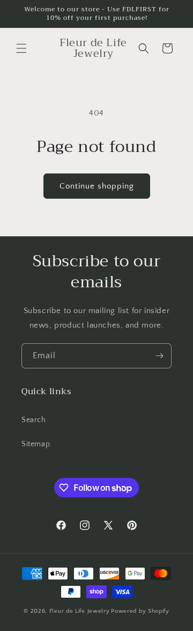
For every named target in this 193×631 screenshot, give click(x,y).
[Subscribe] (159, 355)
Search (33, 420)
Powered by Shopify (140, 611)
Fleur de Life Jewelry (79, 611)
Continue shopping (97, 186)
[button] (21, 48)
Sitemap (35, 444)
